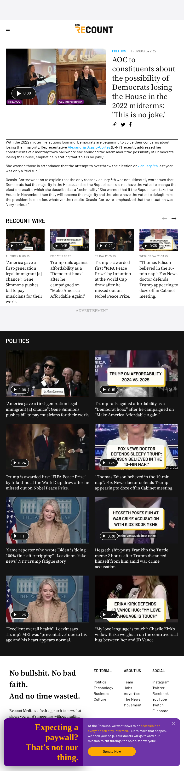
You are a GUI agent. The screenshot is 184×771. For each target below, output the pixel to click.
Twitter (158, 687)
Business (101, 693)
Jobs (128, 687)
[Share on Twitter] (123, 125)
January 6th (148, 165)
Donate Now (112, 751)
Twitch (158, 705)
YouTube (159, 699)
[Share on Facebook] (130, 125)
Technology (103, 687)
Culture (100, 699)
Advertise (132, 693)
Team (128, 682)
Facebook (160, 693)
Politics (119, 51)
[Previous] (174, 219)
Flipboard (160, 710)
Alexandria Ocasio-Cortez (89, 147)
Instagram (160, 682)
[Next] (164, 219)
